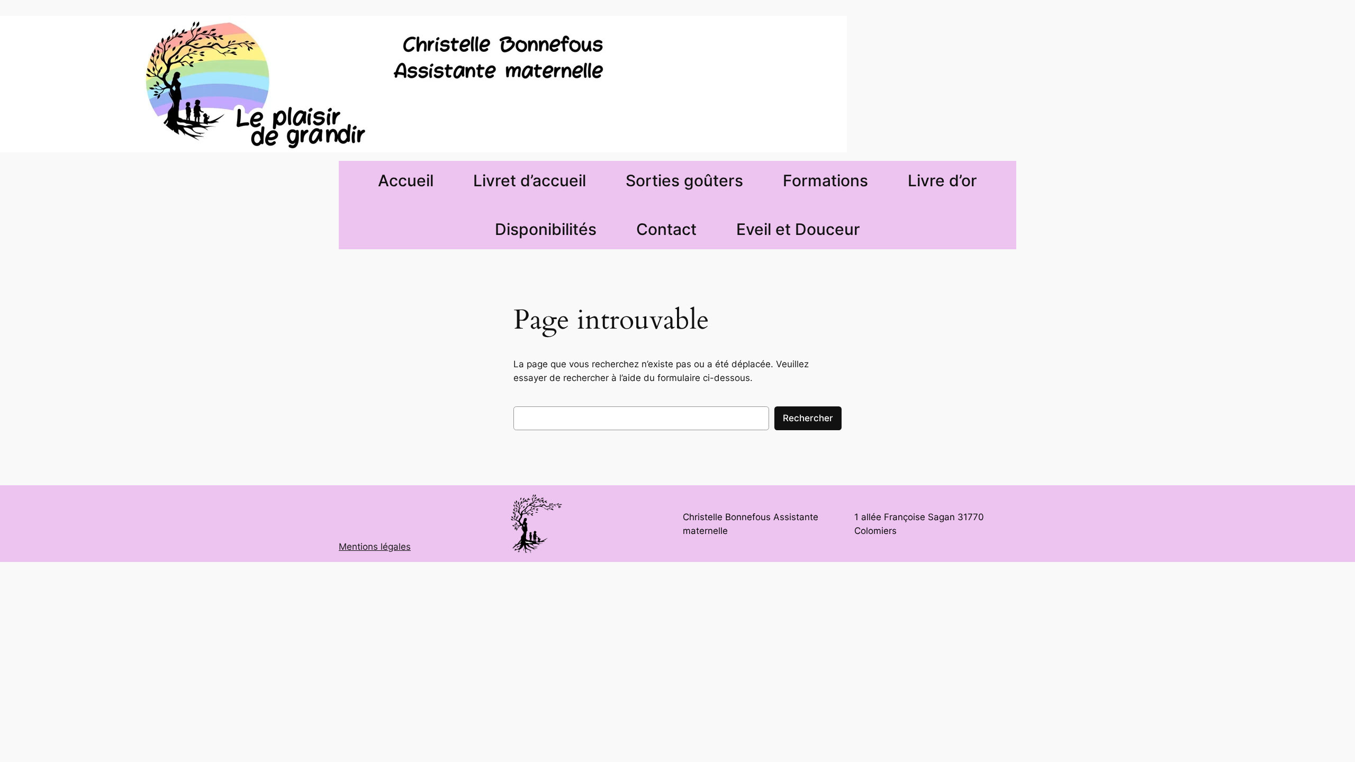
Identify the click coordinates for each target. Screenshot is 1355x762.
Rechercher (808, 418)
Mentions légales (375, 546)
